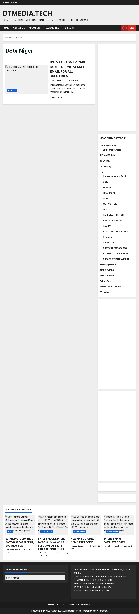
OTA (105, 209)
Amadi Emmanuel (58, 80)
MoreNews (88, 611)
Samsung (108, 237)
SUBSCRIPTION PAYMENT (116, 259)
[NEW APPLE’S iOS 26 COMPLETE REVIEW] (86, 525)
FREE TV (107, 187)
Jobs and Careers (109, 145)
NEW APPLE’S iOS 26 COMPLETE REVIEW (94, 583)
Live (132, 28)
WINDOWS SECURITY (110, 286)
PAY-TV (107, 226)
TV (15, 90)
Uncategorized (108, 264)
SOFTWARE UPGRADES (115, 248)
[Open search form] (118, 27)
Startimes (105, 161)
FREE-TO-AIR (109, 193)
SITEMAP (70, 28)
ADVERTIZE (19, 28)
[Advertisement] (117, 87)
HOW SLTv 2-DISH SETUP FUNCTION (91, 590)
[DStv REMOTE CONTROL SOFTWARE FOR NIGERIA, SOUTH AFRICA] (20, 525)
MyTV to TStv (110, 204)
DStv (10, 90)
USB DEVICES (107, 270)
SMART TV (108, 242)
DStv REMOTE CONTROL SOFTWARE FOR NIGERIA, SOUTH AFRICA (19, 542)
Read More (58, 98)
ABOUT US (34, 28)
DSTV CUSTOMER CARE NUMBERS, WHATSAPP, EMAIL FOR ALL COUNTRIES (26, 79)
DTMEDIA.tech (27, 13)
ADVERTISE (73, 604)
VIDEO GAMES (107, 275)
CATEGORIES (52, 28)
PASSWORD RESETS (113, 220)
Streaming (105, 166)
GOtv (105, 198)
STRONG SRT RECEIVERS (115, 253)
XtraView (105, 292)
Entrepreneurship (112, 150)
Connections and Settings (116, 176)
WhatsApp (105, 281)
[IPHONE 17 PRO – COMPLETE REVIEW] (119, 525)
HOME (6, 28)
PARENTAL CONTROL (114, 215)
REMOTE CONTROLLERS (115, 231)
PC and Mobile (107, 155)
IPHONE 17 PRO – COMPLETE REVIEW (92, 587)
